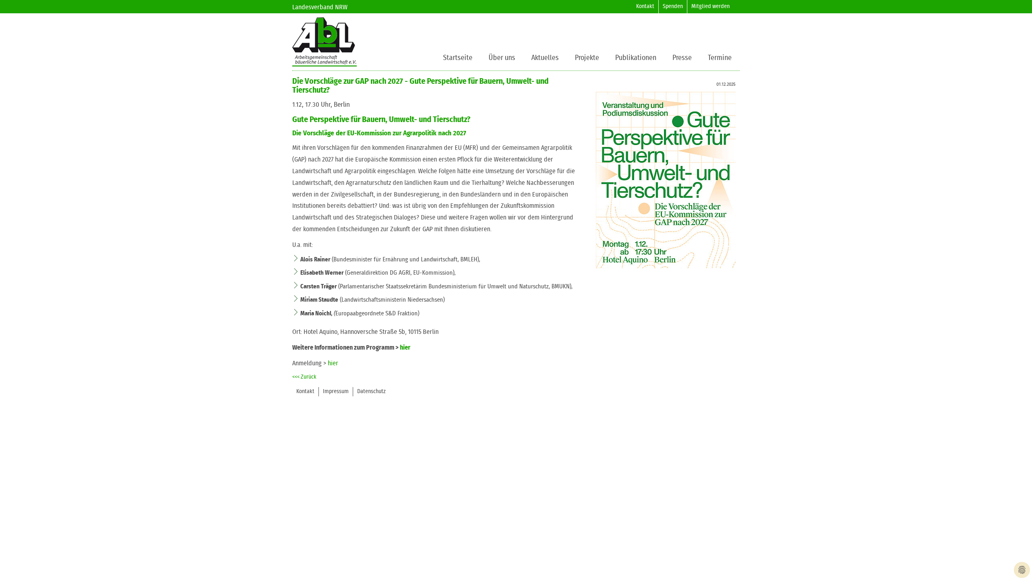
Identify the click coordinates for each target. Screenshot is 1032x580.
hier (405, 347)
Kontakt (645, 6)
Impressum (336, 391)
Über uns (502, 58)
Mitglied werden (710, 6)
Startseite (457, 58)
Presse (682, 58)
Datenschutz (371, 391)
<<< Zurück (304, 377)
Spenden (673, 6)
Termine (720, 58)
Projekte (587, 58)
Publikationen (635, 58)
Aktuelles (545, 58)
